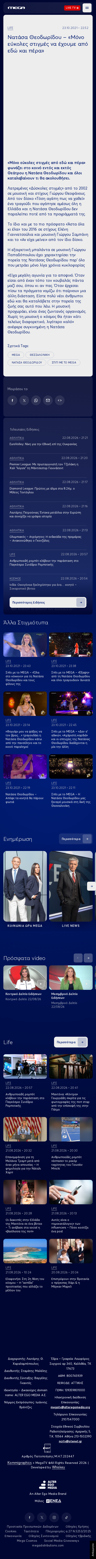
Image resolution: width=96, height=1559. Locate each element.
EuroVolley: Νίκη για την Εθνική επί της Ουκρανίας (43, 444)
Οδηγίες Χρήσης (77, 1526)
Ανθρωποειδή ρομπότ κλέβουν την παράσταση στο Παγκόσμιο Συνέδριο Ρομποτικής (44, 562)
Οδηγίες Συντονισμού (43, 1536)
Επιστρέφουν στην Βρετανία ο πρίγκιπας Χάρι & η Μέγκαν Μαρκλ (70, 1282)
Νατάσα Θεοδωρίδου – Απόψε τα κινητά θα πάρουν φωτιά (25, 798)
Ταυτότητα (31, 1531)
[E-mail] (48, 400)
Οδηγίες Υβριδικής (78, 1536)
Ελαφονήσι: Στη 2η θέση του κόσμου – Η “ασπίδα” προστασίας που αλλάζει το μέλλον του (25, 1284)
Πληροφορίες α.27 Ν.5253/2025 (68, 1531)
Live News (71, 925)
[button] (87, 7)
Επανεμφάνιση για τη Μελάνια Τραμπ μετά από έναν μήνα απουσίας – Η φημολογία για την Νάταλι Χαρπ (23, 1164)
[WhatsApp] (36, 400)
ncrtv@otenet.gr (70, 1441)
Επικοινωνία (13, 1536)
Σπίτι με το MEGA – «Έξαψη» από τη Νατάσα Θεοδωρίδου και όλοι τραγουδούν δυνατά (70, 676)
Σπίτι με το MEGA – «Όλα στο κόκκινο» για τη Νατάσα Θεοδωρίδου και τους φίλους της (25, 678)
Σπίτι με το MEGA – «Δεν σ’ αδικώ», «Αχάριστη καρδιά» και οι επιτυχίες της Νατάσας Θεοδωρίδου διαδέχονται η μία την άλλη (70, 739)
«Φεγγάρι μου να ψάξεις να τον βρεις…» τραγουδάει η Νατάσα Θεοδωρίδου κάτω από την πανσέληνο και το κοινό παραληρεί (24, 739)
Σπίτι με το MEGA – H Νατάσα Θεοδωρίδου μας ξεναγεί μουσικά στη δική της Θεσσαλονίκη (70, 799)
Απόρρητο (92, 1549)
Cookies (11, 1531)
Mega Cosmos (27, 1540)
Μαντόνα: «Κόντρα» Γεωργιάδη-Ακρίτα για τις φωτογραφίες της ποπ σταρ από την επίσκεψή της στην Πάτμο (70, 1101)
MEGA (16, 354)
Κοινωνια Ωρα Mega (25, 925)
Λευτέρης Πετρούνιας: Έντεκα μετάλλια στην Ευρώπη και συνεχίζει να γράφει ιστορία (45, 514)
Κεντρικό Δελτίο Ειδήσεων (24, 994)
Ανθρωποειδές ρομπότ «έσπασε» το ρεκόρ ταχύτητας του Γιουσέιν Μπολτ (67, 1162)
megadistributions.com (48, 1545)
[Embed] (60, 400)
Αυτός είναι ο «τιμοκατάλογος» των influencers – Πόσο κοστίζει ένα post (69, 1225)
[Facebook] (12, 400)
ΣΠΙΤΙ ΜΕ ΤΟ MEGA (64, 362)
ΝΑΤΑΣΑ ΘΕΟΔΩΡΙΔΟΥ (27, 362)
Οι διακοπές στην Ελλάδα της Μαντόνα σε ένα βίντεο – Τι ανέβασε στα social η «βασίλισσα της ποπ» (24, 1225)
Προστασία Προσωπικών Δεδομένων (32, 1526)
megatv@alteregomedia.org (70, 1407)
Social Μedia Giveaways (61, 1540)
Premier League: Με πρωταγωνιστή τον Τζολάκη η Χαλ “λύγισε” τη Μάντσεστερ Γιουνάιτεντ (44, 466)
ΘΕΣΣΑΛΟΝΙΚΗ (40, 354)
